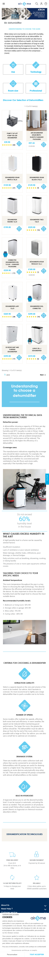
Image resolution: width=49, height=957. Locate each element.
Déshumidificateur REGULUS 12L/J (37, 263)
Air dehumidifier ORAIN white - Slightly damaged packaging (37, 136)
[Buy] (19, 143)
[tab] (24, 43)
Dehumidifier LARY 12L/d (12, 307)
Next (43, 375)
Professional (36, 90)
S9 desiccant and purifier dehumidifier (12, 350)
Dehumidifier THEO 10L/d (37, 221)
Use (13, 72)
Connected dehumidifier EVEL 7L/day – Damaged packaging (12, 263)
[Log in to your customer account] (41, 3)
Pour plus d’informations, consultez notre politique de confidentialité (24, 947)
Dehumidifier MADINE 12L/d (12, 221)
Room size (13, 90)
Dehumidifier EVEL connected (36, 307)
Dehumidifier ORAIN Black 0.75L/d (37, 179)
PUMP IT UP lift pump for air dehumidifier (12, 136)
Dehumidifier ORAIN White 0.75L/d (12, 179)
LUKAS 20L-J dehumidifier (37, 349)
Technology (35, 72)
